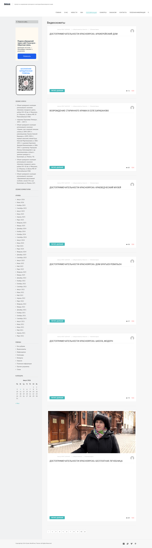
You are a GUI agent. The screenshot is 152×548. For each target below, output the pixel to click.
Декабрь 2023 (21, 255)
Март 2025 (20, 220)
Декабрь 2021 (21, 310)
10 (81, 532)
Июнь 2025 (20, 214)
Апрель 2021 (21, 333)
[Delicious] (128, 544)
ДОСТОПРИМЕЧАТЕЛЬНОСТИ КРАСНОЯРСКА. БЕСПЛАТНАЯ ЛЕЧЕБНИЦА (86, 461)
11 (85, 532)
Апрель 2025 (21, 217)
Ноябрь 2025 (21, 205)
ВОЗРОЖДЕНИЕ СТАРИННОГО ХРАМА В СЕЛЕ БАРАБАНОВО (79, 110)
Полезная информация (24, 364)
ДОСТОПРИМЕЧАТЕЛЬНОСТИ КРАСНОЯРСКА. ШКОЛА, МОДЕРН (81, 341)
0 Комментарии (94, 29)
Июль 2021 (20, 324)
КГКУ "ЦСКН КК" (65, 29)
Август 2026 (21, 199)
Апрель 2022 (21, 298)
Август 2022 (21, 289)
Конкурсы (20, 358)
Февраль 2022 (21, 304)
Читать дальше (57, 90)
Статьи (19, 369)
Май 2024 (20, 246)
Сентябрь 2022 (22, 286)
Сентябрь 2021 (22, 318)
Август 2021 (21, 321)
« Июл (17, 403)
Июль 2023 (20, 263)
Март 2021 (20, 336)
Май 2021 (20, 330)
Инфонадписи (21, 352)
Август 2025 (21, 211)
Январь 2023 (21, 275)
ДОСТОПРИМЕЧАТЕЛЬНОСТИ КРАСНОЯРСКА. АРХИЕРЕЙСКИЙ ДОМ (84, 34)
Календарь (20, 355)
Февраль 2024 (21, 252)
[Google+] (124, 544)
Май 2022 (20, 295)
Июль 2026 (20, 202)
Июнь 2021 (20, 327)
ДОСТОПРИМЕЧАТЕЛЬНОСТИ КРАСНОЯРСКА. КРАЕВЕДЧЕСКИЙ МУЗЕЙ (85, 187)
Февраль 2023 (21, 272)
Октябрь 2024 (21, 234)
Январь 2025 (21, 226)
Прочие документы (23, 366)
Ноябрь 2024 (21, 231)
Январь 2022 (21, 307)
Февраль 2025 (21, 223)
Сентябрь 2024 (22, 237)
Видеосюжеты (78, 29)
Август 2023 (21, 260)
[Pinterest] (135, 544)
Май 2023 (20, 266)
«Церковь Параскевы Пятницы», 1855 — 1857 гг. (27, 121)
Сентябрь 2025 (22, 208)
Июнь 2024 (20, 243)
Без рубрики (21, 346)
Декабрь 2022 (21, 278)
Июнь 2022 (20, 292)
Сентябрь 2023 (22, 257)
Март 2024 (20, 249)
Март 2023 (20, 269)
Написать (27, 56)
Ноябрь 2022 (21, 281)
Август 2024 (21, 240)
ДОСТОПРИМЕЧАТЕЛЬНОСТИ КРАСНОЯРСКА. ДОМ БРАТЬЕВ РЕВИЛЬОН (86, 264)
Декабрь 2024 (21, 228)
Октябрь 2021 (21, 315)
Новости (84, 29)
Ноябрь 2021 (21, 313)
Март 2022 (20, 301)
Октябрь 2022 (21, 284)
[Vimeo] (131, 544)
